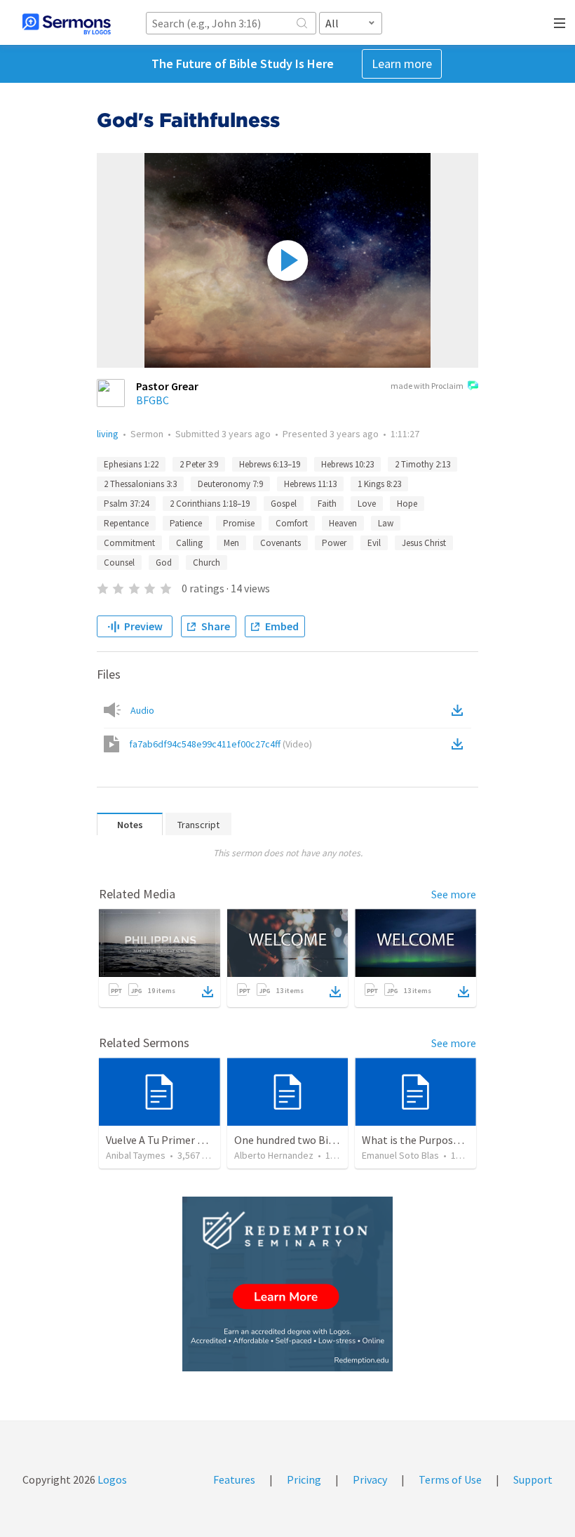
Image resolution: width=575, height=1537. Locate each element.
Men (231, 543)
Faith (327, 504)
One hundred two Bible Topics (305, 1140)
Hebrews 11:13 (310, 484)
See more (453, 894)
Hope (407, 504)
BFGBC (152, 400)
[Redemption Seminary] (287, 1284)
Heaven (343, 523)
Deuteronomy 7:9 (230, 484)
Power (334, 543)
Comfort (292, 523)
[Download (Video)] (460, 743)
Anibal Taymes (135, 1155)
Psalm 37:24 (126, 504)
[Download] (207, 992)
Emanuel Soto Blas (400, 1155)
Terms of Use (450, 1479)
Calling (189, 543)
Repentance (126, 523)
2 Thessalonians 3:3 (140, 484)
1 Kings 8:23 (379, 484)
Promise (239, 523)
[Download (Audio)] (460, 710)
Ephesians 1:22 (131, 464)
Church (206, 562)
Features (234, 1479)
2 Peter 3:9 (199, 464)
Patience (186, 523)
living (108, 433)
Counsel (119, 562)
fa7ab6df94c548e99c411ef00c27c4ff (220, 744)
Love (367, 504)
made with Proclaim (427, 385)
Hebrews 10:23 (347, 464)
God (164, 562)
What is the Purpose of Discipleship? (449, 1140)
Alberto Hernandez (273, 1155)
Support (533, 1479)
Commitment (129, 543)
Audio (142, 710)
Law (385, 523)
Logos (111, 1479)
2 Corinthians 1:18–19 (210, 504)
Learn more (402, 63)
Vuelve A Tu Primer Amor (165, 1140)
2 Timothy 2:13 (422, 464)
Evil (374, 543)
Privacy (370, 1479)
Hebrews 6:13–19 (269, 464)
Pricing (304, 1479)
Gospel (284, 504)
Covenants (280, 543)
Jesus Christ (424, 543)
